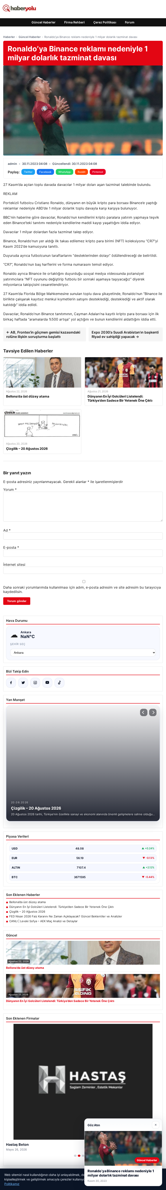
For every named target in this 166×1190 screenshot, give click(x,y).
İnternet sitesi (14, 564)
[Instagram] (35, 683)
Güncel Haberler (44, 22)
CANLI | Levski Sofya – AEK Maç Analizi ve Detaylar (43, 921)
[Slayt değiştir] (75, 1156)
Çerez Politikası (104, 22)
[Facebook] (11, 683)
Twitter (28, 172)
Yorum (10, 489)
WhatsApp (64, 172)
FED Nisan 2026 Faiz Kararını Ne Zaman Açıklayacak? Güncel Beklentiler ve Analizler (65, 916)
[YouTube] (47, 683)
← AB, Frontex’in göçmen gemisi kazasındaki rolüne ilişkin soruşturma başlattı (43, 334)
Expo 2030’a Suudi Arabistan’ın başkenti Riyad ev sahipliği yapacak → (125, 334)
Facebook (45, 172)
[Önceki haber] (143, 712)
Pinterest (97, 172)
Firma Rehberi (74, 22)
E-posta (11, 547)
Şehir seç (18, 644)
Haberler (9, 37)
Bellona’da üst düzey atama (27, 902)
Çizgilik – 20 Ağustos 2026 (27, 911)
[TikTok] (59, 683)
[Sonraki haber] (152, 712)
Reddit (81, 172)
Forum (129, 22)
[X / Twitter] (23, 683)
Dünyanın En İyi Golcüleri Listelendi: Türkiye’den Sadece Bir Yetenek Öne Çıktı (61, 906)
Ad (7, 530)
